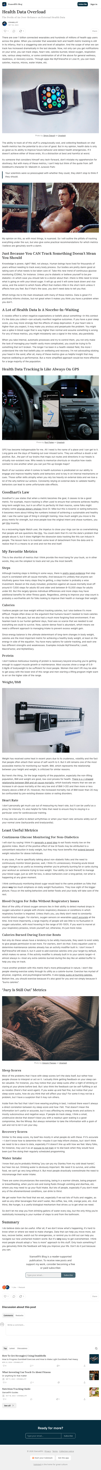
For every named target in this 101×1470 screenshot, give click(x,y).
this (8, 523)
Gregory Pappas (49, 1063)
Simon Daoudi (49, 135)
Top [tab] (5, 1348)
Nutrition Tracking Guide (16, 1388)
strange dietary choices (29, 509)
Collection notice (66, 1451)
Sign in (93, 4)
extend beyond (86, 849)
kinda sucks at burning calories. (76, 975)
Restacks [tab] (19, 1315)
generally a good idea (45, 842)
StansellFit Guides (10, 1392)
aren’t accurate (80, 917)
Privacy (48, 1451)
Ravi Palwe (49, 442)
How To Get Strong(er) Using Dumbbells (24, 1355)
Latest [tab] (12, 1348)
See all (7, 1405)
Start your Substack (44, 1458)
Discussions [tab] (22, 1348)
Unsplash (62, 135)
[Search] (96, 1348)
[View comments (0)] (14, 31)
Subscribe (83, 4)
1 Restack (21, 1287)
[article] (50, 1360)
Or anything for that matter (14, 1375)
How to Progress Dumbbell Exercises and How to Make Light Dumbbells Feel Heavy (40, 1359)
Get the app (63, 1458)
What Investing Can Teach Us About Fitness (26, 1372)
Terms (55, 1451)
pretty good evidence (74, 573)
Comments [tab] (8, 1315)
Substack (37, 1464)
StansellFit (13, 22)
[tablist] (13, 1315)
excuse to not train (44, 1148)
